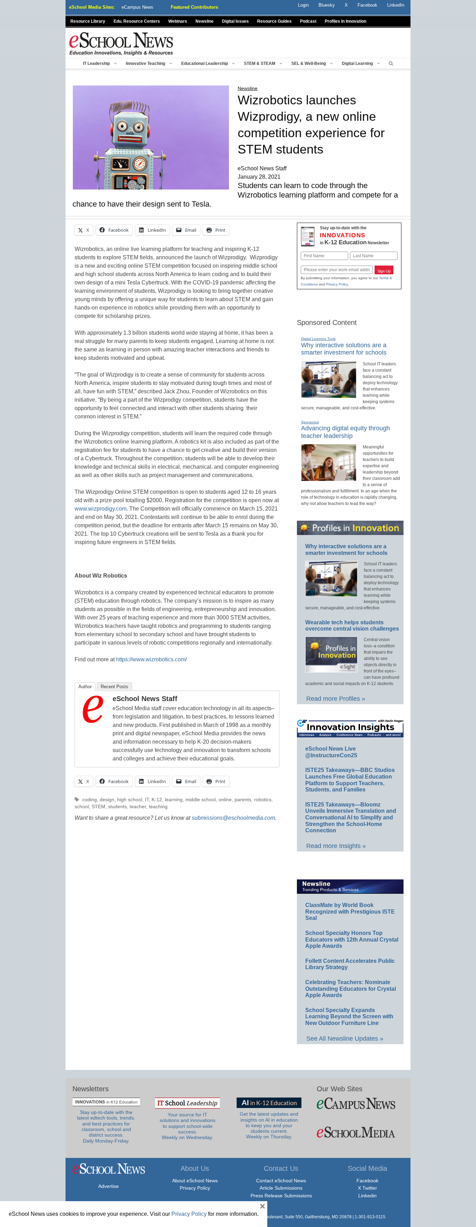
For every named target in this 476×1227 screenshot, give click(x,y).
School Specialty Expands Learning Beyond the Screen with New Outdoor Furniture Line (349, 1016)
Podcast (308, 21)
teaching (158, 806)
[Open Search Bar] (391, 63)
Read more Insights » (336, 845)
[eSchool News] (121, 43)
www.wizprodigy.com (100, 509)
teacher (138, 806)
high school (129, 799)
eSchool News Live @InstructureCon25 (331, 752)
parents (243, 799)
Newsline (204, 21)
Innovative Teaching (145, 63)
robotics (262, 799)
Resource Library (87, 21)
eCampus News (137, 7)
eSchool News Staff (145, 698)
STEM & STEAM (259, 63)
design (107, 799)
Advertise (108, 1186)
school (82, 806)
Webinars (177, 21)
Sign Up (384, 271)
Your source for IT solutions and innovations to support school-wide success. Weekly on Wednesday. (187, 1126)
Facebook (367, 1180)
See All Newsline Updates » (344, 1038)
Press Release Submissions (281, 1195)
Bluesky (326, 5)
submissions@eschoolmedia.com (233, 818)
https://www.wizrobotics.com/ (151, 659)
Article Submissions (281, 1188)
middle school (200, 799)
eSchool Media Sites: (92, 7)
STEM (98, 806)
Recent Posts (114, 686)
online (225, 799)
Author (85, 686)
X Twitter (367, 1188)
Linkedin (367, 1195)
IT (147, 799)
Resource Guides (274, 21)
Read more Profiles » (335, 698)
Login (303, 5)
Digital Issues (235, 21)
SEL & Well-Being (308, 63)
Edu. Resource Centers (137, 21)
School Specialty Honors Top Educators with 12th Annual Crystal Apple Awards (351, 939)
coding (89, 799)
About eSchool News (195, 1180)
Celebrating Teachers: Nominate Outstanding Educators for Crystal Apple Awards (350, 988)
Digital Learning (357, 63)
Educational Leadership (204, 63)
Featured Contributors (194, 7)
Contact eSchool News (281, 1180)
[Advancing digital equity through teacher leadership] (328, 478)
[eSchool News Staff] (93, 721)
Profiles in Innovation (345, 21)
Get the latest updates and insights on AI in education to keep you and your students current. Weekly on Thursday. (269, 1125)
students (117, 806)
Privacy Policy (337, 284)
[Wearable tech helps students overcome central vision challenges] (331, 669)
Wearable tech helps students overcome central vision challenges (352, 625)
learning (174, 799)
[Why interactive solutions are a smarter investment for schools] (328, 395)
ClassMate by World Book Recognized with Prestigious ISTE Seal (350, 911)
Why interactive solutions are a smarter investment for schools (343, 349)
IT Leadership (96, 63)
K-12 (157, 799)
